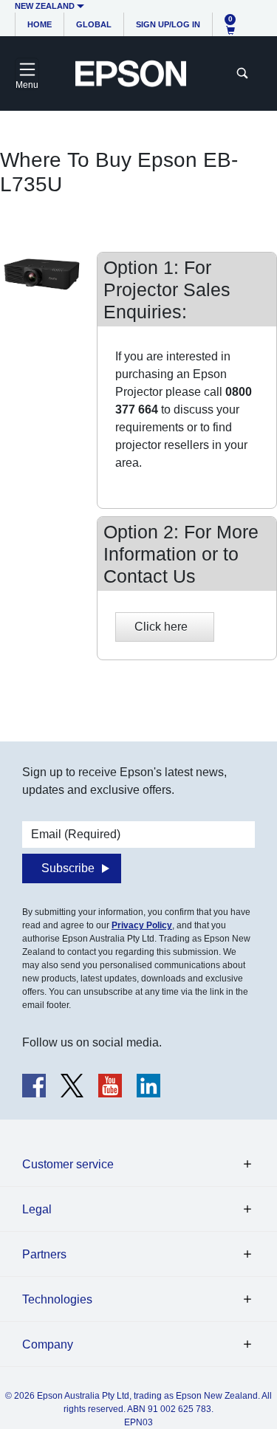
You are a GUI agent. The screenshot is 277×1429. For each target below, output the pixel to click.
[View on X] (72, 1085)
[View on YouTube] (110, 1085)
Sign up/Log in (168, 24)
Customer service (68, 1164)
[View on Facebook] (34, 1085)
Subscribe (68, 868)
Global (94, 24)
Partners (44, 1254)
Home (39, 24)
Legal (37, 1209)
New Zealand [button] (45, 5)
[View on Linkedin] (148, 1085)
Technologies (57, 1299)
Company (47, 1344)
